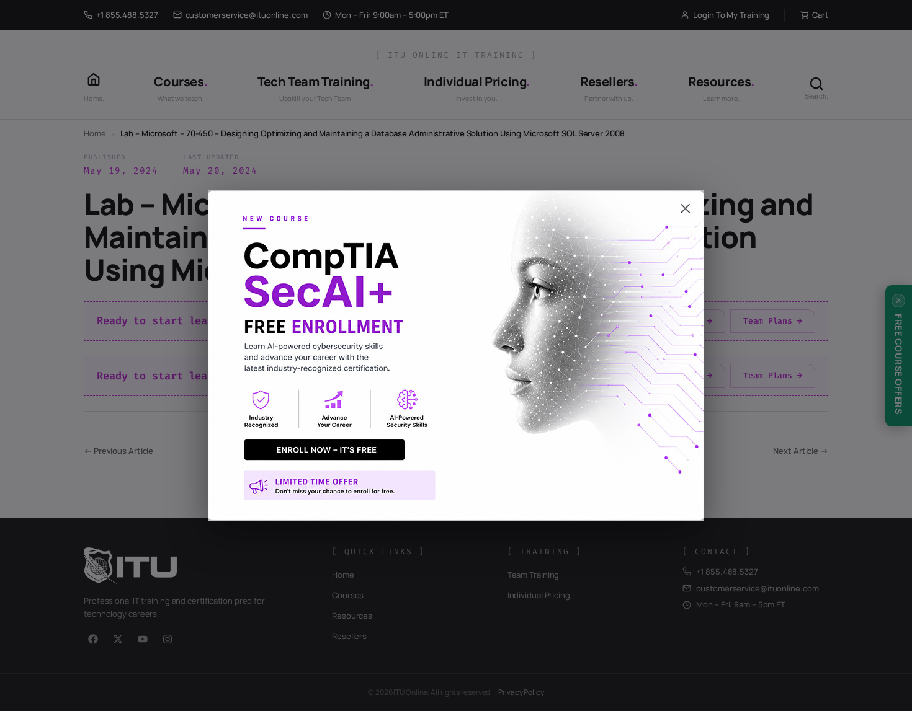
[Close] (456, 202)
